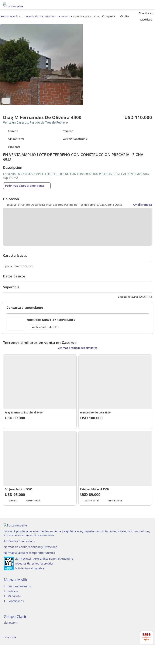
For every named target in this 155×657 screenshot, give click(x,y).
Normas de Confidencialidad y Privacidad (30, 547)
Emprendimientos (19, 586)
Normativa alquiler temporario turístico (29, 553)
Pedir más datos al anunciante (24, 185)
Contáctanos (16, 601)
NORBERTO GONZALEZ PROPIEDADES (51, 320)
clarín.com (10, 622)
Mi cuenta (14, 596)
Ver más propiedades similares (77, 348)
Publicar (13, 591)
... (22, 16)
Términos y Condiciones (19, 541)
